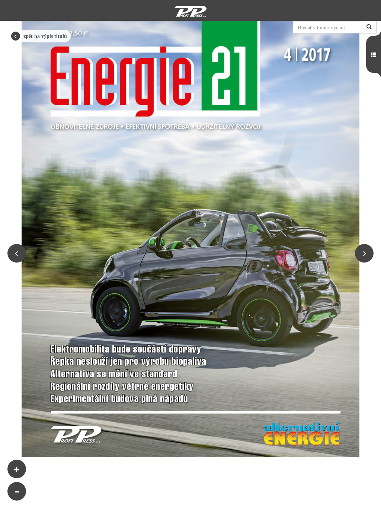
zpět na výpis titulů (44, 36)
